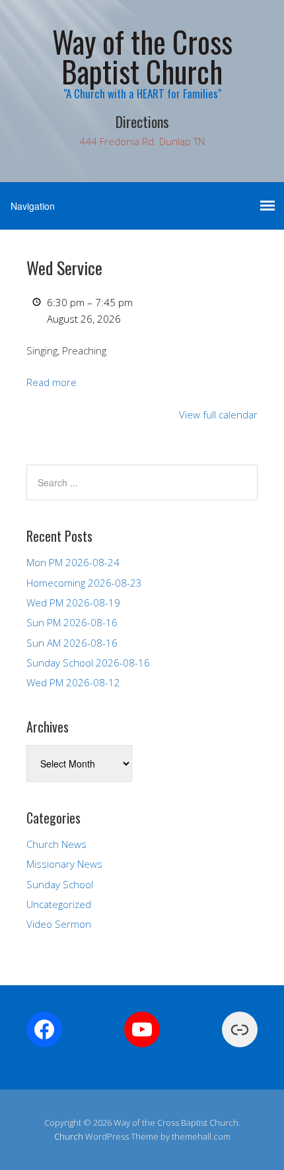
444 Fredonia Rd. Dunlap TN (142, 141)
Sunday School (59, 884)
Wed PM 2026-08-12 (73, 682)
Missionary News (64, 863)
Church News (56, 844)
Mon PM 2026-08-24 (73, 562)
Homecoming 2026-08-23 (84, 582)
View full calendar (218, 414)
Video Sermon (58, 923)
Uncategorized (58, 904)
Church (68, 1136)
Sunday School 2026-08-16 (88, 662)
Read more (51, 382)
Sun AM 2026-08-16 (72, 642)
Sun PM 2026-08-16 (72, 622)
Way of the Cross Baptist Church (142, 56)
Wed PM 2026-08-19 (73, 602)
